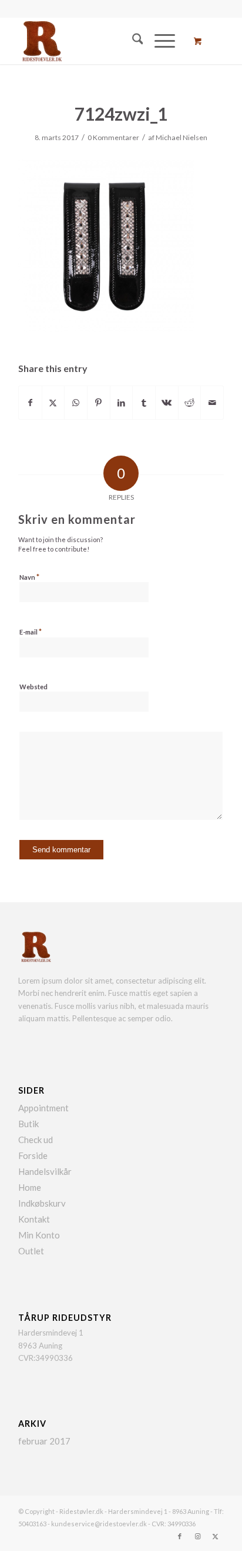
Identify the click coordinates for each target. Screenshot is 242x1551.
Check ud (35, 1139)
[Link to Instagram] (197, 1536)
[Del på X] (53, 402)
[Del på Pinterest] (99, 402)
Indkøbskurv (42, 1203)
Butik (28, 1123)
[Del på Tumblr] (144, 402)
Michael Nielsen (181, 137)
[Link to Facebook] (180, 1536)
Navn (29, 577)
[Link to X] (215, 1536)
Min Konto (39, 1235)
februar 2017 (44, 1441)
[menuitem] (131, 40)
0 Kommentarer (113, 137)
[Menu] (159, 40)
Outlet (31, 1251)
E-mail (30, 631)
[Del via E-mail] (212, 402)
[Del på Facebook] (30, 402)
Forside (33, 1155)
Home (29, 1187)
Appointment (43, 1107)
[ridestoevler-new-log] (100, 40)
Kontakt (34, 1219)
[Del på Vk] (167, 402)
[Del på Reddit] (190, 402)
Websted (33, 686)
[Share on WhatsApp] (76, 402)
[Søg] (131, 40)
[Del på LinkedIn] (121, 402)
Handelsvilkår (45, 1171)
